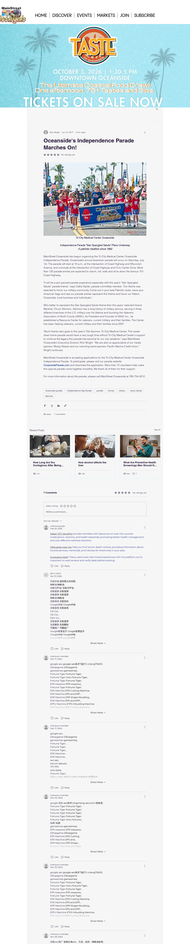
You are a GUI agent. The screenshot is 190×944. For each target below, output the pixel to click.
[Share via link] (65, 405)
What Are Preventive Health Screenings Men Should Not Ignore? (140, 464)
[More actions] (144, 132)
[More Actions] (144, 527)
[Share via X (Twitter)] (51, 405)
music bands (136, 390)
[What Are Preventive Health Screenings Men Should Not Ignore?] (140, 446)
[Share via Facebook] (45, 405)
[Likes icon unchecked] (52, 566)
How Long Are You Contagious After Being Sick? (47, 464)
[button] (62, 15)
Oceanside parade (53, 390)
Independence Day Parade (79, 390)
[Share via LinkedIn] (58, 405)
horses (111, 390)
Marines (49, 396)
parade (100, 390)
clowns (122, 390)
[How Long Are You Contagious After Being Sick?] (50, 446)
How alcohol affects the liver (92, 464)
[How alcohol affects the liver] (95, 446)
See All (157, 429)
